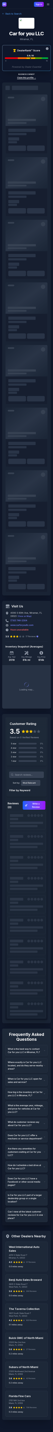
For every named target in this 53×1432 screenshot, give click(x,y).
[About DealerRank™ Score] (47, 48)
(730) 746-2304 (18, 620)
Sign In (39, 4)
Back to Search (13, 13)
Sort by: (16, 783)
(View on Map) (25, 616)
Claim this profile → (26, 77)
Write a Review (36, 805)
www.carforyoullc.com (21, 625)
